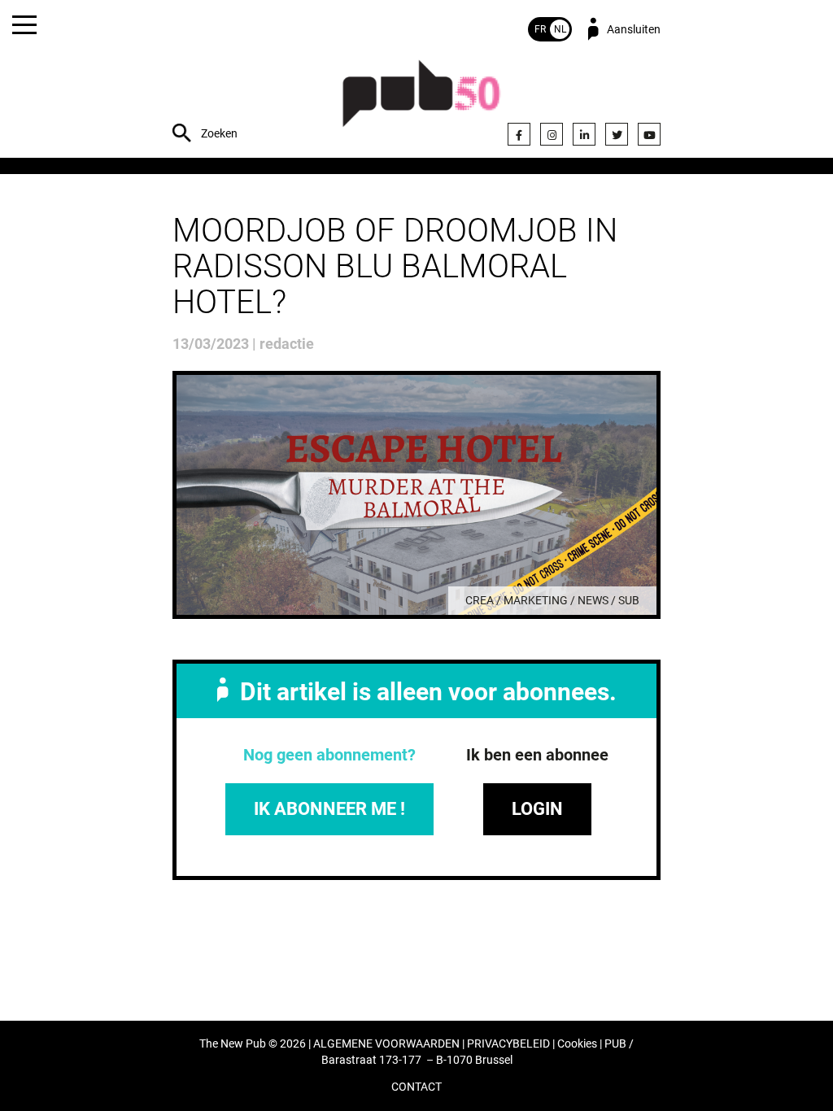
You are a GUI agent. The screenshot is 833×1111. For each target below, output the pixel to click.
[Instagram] (551, 134)
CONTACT (416, 1087)
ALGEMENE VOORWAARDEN (386, 1044)
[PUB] (421, 102)
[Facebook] (519, 134)
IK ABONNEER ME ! (329, 809)
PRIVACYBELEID (508, 1044)
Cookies (577, 1044)
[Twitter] (616, 134)
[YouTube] (649, 134)
